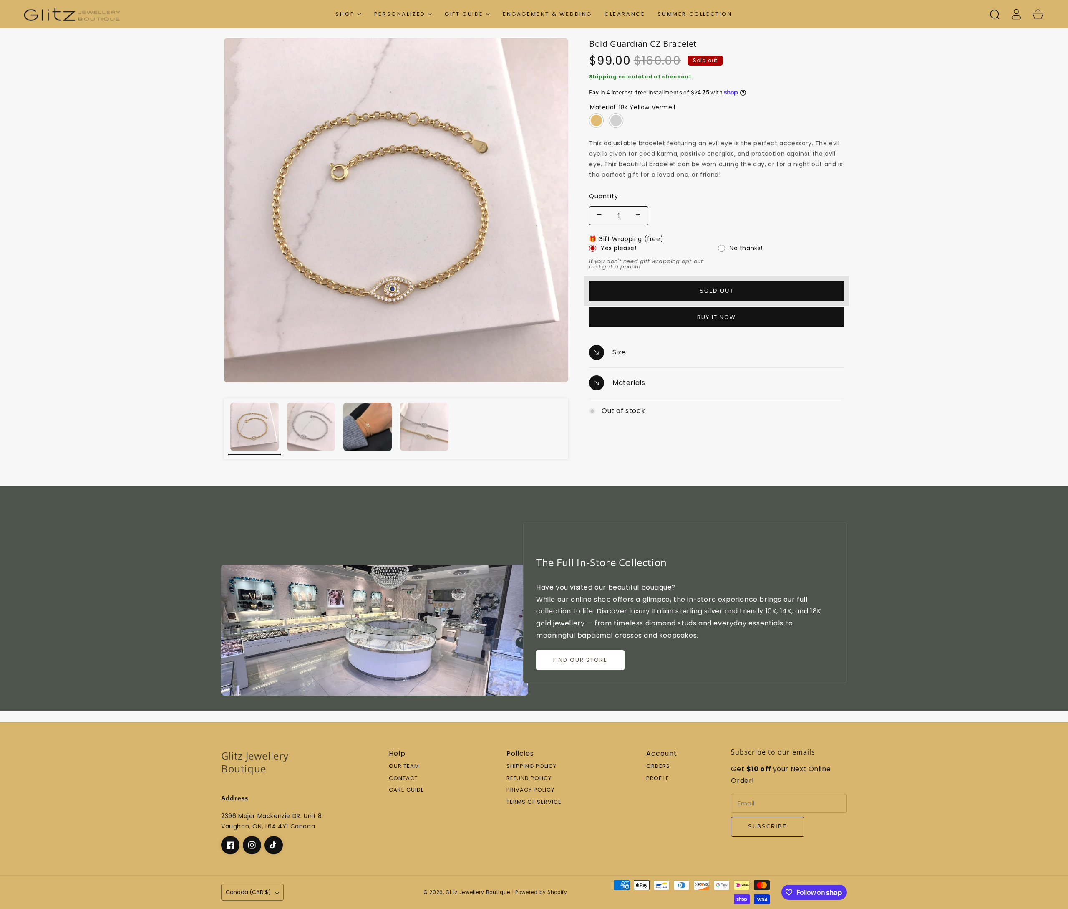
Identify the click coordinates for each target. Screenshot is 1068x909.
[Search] (994, 14)
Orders (658, 766)
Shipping (603, 76)
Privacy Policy (530, 790)
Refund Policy (529, 778)
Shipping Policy (531, 766)
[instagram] (252, 845)
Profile (657, 778)
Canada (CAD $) (248, 892)
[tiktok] (273, 845)
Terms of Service (534, 802)
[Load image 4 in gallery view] (424, 429)
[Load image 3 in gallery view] (367, 429)
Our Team (404, 766)
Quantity (603, 196)
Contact (403, 778)
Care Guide (406, 790)
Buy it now (716, 317)
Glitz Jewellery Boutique (478, 892)
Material (632, 107)
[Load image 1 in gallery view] (254, 429)
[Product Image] (396, 210)
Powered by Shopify (541, 892)
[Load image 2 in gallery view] (311, 429)
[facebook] (230, 845)
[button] (348, 14)
